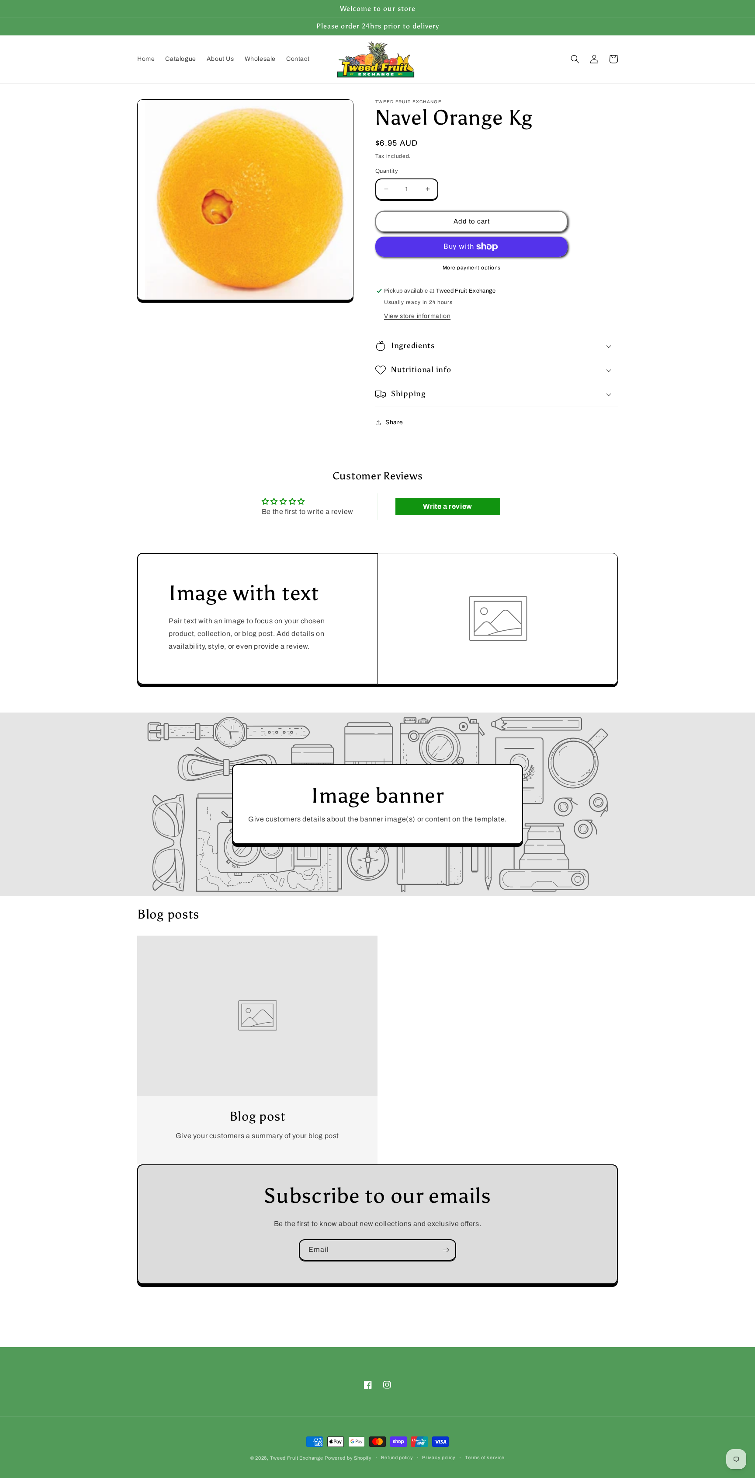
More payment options (472, 268)
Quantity (386, 171)
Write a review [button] (447, 506)
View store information (417, 316)
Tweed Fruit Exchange (296, 1458)
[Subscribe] (445, 1250)
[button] (575, 59)
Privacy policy (439, 1457)
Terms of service (485, 1457)
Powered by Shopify (348, 1458)
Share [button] (394, 422)
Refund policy (397, 1457)
